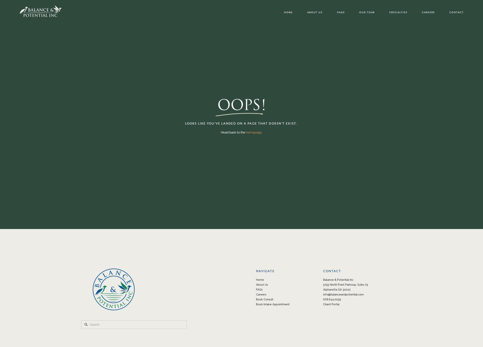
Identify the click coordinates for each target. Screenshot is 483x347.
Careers (428, 12)
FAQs (341, 12)
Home (288, 12)
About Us (314, 12)
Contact (456, 12)
